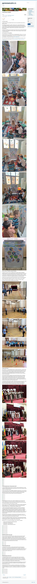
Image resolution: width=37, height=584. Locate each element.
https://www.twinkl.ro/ (16, 36)
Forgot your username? (31, 25)
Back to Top (33, 582)
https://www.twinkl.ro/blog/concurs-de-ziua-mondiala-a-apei (13, 39)
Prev (4, 574)
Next (24, 574)
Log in (29, 24)
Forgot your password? (31, 26)
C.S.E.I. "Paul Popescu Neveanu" (9, 15)
